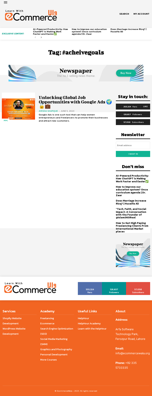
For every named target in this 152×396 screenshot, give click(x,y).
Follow (114, 283)
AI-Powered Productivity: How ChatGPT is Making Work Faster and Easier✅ (50, 31)
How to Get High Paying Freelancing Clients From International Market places (132, 227)
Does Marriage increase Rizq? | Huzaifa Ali (128, 30)
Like (145, 106)
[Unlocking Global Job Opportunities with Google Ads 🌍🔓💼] (18, 109)
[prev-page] (35, 37)
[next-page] (41, 37)
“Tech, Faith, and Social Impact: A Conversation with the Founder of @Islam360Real (131, 213)
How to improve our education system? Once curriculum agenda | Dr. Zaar (89, 31)
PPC (6, 120)
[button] (124, 14)
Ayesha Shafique (48, 111)
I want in (133, 153)
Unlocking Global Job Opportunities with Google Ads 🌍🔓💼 (75, 102)
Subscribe (138, 283)
